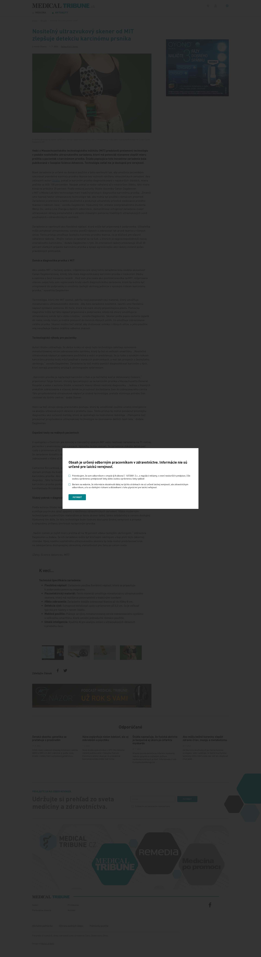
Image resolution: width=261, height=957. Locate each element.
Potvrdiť (77, 497)
